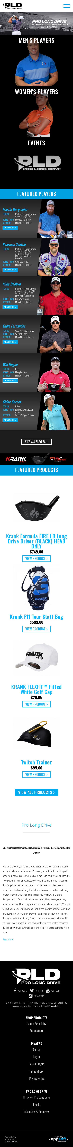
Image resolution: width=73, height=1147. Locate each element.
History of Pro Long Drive (36, 1097)
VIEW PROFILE (9, 227)
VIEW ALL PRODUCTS (35, 792)
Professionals (36, 1030)
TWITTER (39, 991)
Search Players (36, 1064)
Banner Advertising (36, 1023)
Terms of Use (38, 1006)
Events (36, 1104)
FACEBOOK (22, 991)
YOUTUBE (55, 991)
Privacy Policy (54, 1006)
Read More (8, 939)
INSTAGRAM (38, 996)
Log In (36, 1056)
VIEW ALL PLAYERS (35, 442)
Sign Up (36, 1049)
